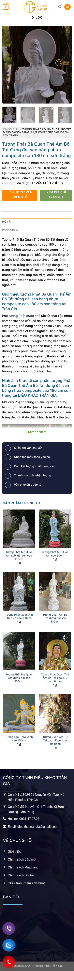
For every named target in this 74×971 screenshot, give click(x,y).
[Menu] (67, 7)
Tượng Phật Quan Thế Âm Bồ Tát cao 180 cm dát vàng (55, 678)
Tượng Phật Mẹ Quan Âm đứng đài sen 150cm (19, 678)
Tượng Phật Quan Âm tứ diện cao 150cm (19, 616)
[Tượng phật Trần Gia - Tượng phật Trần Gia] (35, 7)
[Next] (65, 64)
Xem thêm (35, 432)
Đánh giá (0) (11, 229)
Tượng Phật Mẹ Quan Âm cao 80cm (54, 553)
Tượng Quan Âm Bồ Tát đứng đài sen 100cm (55, 618)
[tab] (37, 222)
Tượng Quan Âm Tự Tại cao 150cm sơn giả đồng (55, 740)
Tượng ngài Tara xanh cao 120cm (19, 738)
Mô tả (6, 221)
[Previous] (8, 64)
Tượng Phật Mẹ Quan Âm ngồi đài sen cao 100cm (19, 555)
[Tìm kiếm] (59, 7)
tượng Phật (17, 316)
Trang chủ (10, 129)
